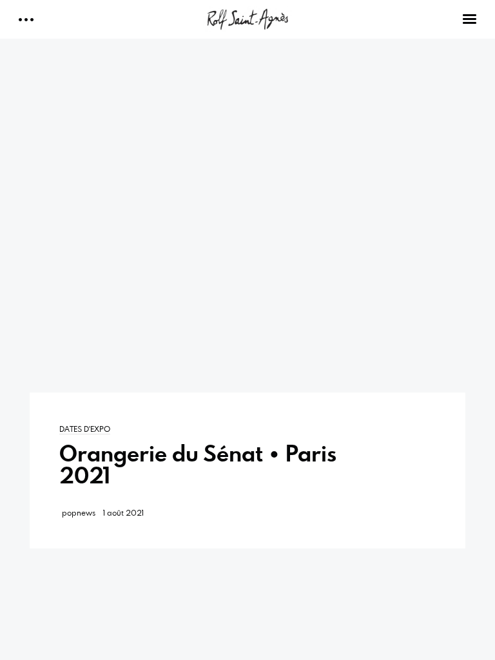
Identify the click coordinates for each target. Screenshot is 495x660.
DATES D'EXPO (84, 428)
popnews (78, 512)
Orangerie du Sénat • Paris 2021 (197, 464)
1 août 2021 (123, 512)
